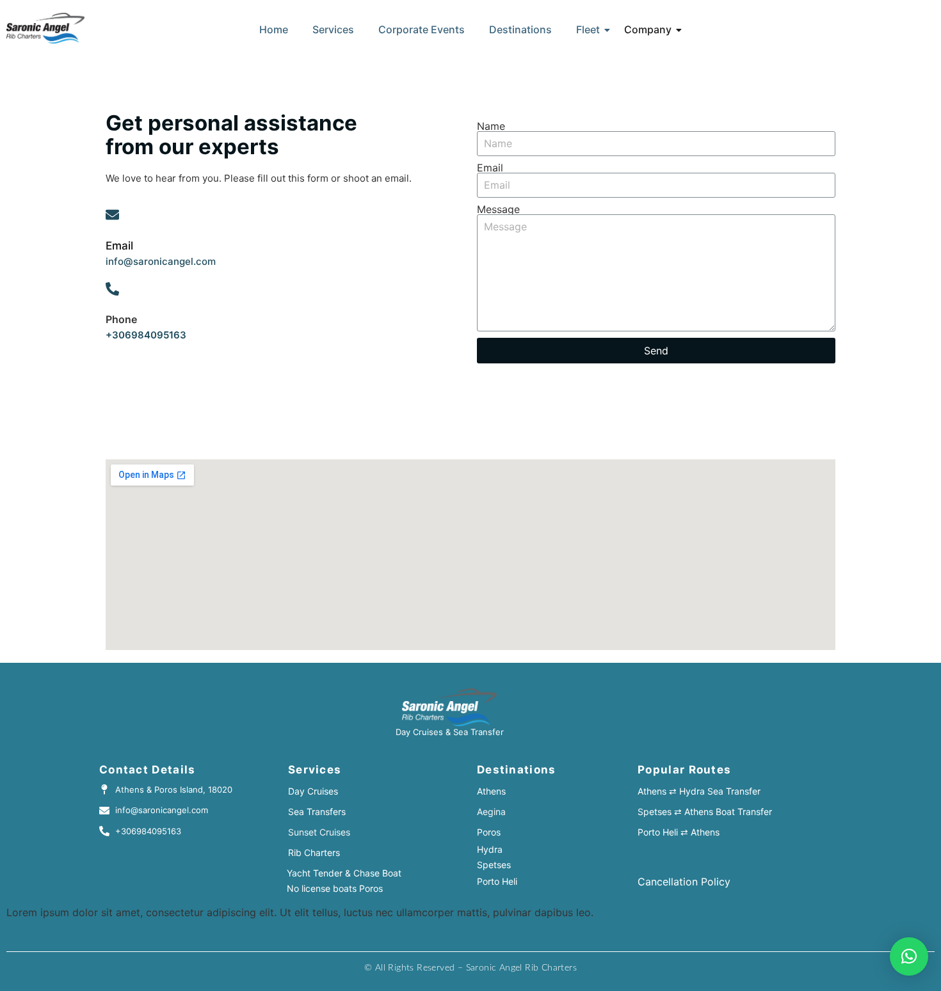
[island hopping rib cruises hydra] (45, 28)
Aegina (491, 811)
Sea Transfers (317, 811)
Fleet (588, 29)
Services (333, 29)
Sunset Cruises (319, 832)
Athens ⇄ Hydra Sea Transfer (699, 791)
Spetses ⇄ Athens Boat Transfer (705, 811)
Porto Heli (497, 881)
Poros (489, 832)
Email (490, 168)
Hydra (490, 849)
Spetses (494, 864)
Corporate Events (421, 29)
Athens (491, 791)
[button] (909, 956)
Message (498, 209)
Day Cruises (313, 791)
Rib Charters (314, 852)
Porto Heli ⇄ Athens (679, 832)
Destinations (520, 29)
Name (491, 126)
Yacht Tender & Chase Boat (344, 873)
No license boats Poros (335, 888)
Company (648, 29)
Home (273, 29)
